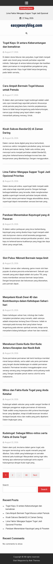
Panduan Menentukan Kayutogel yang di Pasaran (27, 528)
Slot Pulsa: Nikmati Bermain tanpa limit (25, 258)
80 (26, 475)
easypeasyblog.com (26, 25)
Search (6, 485)
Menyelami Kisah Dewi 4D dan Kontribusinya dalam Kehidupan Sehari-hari (26, 301)
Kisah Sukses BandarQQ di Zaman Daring (24, 517)
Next (35, 475)
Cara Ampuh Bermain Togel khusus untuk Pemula (27, 513)
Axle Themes (34, 560)
